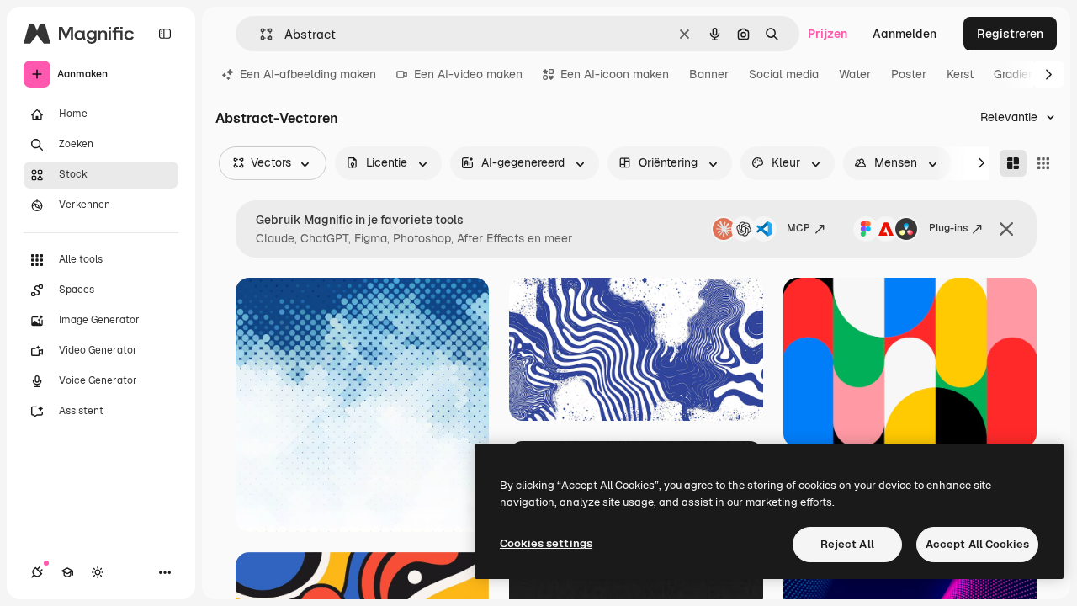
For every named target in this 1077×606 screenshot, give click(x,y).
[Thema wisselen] (97, 572)
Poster (908, 74)
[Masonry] (1013, 163)
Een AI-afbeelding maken (308, 74)
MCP (798, 228)
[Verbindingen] (37, 572)
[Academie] (67, 572)
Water (855, 74)
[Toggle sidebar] (164, 33)
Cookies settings (546, 543)
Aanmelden (904, 33)
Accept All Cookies (977, 544)
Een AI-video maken (468, 74)
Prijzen (827, 33)
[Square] (1043, 163)
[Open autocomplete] (259, 34)
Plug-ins (948, 228)
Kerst (960, 74)
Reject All (847, 544)
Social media (784, 74)
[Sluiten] (1006, 229)
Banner (709, 74)
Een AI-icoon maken (614, 74)
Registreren (1010, 33)
